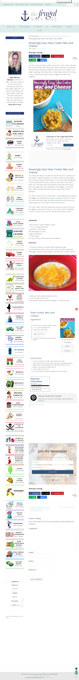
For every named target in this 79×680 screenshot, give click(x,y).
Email (32, 561)
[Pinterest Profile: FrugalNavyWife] (34, 398)
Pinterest (41, 400)
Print (67, 346)
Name (32, 552)
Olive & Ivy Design (49, 677)
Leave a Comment (41, 48)
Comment (33, 528)
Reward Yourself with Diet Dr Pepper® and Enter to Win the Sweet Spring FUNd (40, 509)
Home (44, 36)
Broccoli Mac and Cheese (54, 198)
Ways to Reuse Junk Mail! (66, 507)
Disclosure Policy (34, 675)
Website (32, 570)
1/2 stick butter (37, 336)
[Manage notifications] (76, 677)
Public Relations (45, 675)
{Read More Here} (14, 104)
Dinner (66, 36)
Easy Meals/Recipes (55, 36)
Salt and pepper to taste (40, 332)
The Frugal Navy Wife (39, 15)
